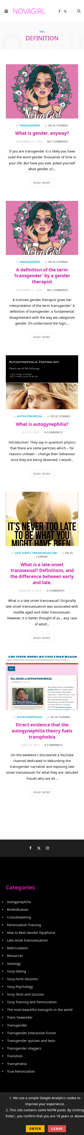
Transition (15, 1056)
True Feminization (21, 1071)
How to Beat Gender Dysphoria (31, 932)
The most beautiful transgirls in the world (40, 1009)
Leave (57, 1128)
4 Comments (53, 432)
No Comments (57, 141)
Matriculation (17, 948)
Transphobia (17, 1063)
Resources (15, 955)
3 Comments (55, 590)
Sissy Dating (16, 971)
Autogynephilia (29, 416)
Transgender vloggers (24, 1048)
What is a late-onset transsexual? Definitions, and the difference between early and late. (42, 574)
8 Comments (54, 745)
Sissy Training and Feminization (32, 1002)
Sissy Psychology (20, 986)
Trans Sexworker (20, 1017)
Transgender (29, 125)
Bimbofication (17, 909)
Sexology (14, 963)
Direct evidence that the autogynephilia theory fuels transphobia (42, 731)
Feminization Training (24, 925)
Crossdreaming (19, 917)
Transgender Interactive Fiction (31, 1033)
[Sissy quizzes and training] (29, 11)
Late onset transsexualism (36, 553)
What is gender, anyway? (42, 133)
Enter (35, 1128)
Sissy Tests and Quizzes (25, 994)
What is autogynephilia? (42, 424)
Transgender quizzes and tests (31, 1040)
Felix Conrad (58, 125)
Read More (42, 182)
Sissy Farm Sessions (22, 979)
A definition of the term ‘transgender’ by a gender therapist (42, 276)
